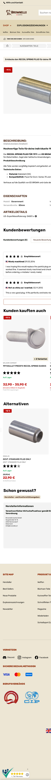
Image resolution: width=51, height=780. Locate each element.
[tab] (22, 497)
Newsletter (8, 609)
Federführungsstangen (11, 390)
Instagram (26, 657)
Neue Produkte (9, 595)
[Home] (6, 46)
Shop (6, 25)
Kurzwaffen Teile (28, 32)
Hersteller (7, 582)
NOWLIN (6, 456)
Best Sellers (8, 589)
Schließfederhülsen (9, 481)
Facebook (43, 657)
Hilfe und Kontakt (14, 2)
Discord (10, 657)
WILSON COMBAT (10, 363)
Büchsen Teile (15, 32)
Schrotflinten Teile (42, 32)
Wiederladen (43, 616)
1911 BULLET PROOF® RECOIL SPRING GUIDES (24, 366)
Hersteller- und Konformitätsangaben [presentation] (22, 497)
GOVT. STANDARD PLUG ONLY (17, 459)
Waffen (5, 32)
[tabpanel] (25, 353)
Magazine (42, 609)
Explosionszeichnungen (31, 25)
